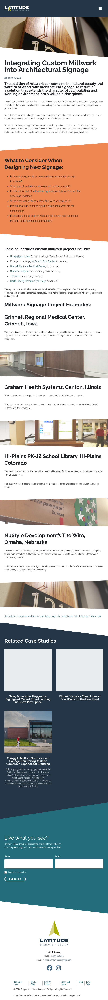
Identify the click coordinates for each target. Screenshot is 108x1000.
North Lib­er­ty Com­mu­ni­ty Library (28, 281)
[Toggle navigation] (100, 8)
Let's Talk (88, 983)
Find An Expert (47, 983)
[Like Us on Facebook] (49, 968)
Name (7, 856)
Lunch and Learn (65, 983)
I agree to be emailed (17, 872)
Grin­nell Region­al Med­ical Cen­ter (27, 266)
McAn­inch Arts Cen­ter (43, 261)
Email (57, 856)
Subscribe (15, 879)
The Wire (15, 276)
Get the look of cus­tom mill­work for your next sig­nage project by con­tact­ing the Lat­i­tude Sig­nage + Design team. (53, 616)
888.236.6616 (57, 956)
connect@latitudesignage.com (58, 960)
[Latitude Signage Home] (16, 8)
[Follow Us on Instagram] (58, 968)
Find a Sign (33, 983)
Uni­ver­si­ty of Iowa (20, 256)
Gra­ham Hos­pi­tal (19, 271)
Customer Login (18, 983)
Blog (81, 982)
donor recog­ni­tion (44, 191)
